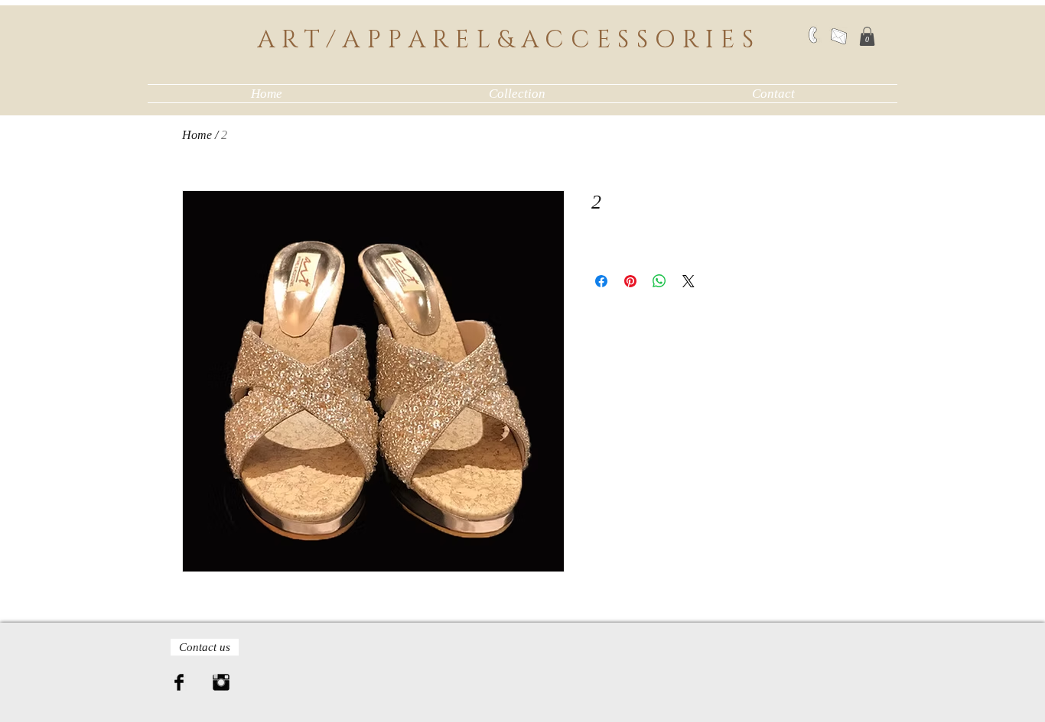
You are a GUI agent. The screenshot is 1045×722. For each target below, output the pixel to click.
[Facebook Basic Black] (179, 682)
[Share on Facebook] (601, 281)
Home (197, 134)
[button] (867, 36)
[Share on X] (688, 281)
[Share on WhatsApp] (659, 281)
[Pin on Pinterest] (630, 281)
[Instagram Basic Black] (221, 682)
